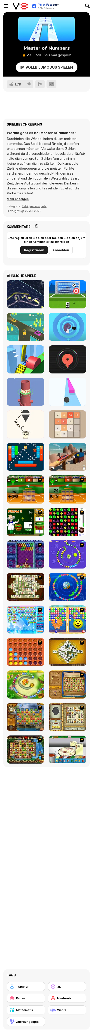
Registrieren (34, 250)
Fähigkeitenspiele (34, 206)
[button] (18, 198)
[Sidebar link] (5, 6)
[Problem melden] (40, 84)
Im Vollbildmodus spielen (46, 67)
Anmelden (60, 250)
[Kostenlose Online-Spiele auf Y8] (20, 6)
